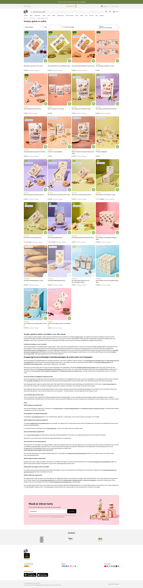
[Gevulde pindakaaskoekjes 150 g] (59, 265)
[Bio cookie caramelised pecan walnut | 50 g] (83, 50)
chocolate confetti (77, 480)
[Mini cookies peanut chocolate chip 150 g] (35, 136)
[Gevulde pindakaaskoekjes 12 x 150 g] (35, 265)
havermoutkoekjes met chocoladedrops (99, 461)
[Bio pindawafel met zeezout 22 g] (35, 93)
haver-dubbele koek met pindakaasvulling (38, 423)
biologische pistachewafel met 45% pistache (49, 369)
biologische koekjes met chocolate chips (71, 371)
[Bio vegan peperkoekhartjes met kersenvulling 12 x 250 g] (83, 265)
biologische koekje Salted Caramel (77, 453)
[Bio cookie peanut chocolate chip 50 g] (35, 179)
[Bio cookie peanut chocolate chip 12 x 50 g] (59, 179)
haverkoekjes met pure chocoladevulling (34, 350)
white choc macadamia (90, 480)
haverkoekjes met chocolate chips (95, 360)
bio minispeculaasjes (109, 384)
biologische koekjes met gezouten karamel (93, 408)
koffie (113, 352)
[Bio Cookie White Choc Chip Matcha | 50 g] (59, 50)
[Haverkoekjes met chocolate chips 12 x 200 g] (35, 308)
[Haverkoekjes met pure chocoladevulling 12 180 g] (107, 265)
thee (29, 353)
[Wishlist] (106, 12)
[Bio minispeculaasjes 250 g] (59, 222)
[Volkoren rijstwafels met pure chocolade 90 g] (59, 308)
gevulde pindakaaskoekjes (103, 362)
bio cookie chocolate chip (48, 480)
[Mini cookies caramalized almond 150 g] (107, 93)
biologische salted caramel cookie (86, 367)
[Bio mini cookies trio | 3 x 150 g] (59, 93)
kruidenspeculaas (58, 408)
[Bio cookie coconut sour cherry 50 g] (35, 50)
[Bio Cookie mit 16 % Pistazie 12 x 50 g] (107, 179)
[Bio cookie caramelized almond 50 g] (83, 179)
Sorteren (101, 26)
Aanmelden (71, 511)
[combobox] (67, 11)
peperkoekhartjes (52, 428)
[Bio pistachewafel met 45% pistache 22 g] (83, 222)
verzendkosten (38, 585)
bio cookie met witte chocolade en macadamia (45, 371)
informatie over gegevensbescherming (57, 516)
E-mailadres (33, 511)
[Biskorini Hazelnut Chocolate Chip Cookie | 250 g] (83, 136)
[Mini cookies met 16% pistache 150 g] (83, 93)
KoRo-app (83, 1)
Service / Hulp (115, 6)
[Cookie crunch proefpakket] (59, 136)
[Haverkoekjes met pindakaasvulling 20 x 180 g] (107, 222)
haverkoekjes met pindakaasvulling (33, 364)
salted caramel (68, 480)
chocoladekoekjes (36, 416)
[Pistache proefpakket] (107, 136)
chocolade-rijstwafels (32, 380)
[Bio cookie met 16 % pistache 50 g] (35, 222)
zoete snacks (79, 337)
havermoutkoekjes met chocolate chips (60, 482)
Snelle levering (28, 6)
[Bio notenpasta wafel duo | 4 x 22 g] (107, 50)
